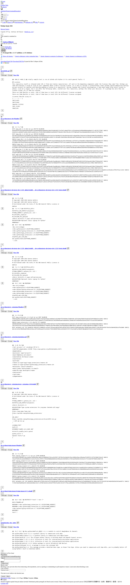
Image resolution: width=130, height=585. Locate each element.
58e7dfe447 (8, 48)
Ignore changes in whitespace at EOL (76, 56)
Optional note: (5, 570)
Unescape (4, 75)
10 (6, 19)
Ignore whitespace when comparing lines (26, 56)
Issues (10, 22)
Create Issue (4, 563)
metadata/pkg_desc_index (8, 523)
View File (16, 75)
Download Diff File (18, 61)
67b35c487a (8, 47)
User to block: (5, 568)
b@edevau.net (29, 32)
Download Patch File (7, 61)
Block (8, 576)
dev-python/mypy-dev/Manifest (10, 118)
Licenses (3, 583)
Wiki (36, 22)
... (1, 34)
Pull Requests (19, 22)
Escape (10, 75)
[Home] (3, 1)
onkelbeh (3, 11)
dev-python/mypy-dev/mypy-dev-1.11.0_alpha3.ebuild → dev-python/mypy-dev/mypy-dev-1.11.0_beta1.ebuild (33, 190)
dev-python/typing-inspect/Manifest (11, 445)
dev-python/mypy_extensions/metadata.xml (14, 337)
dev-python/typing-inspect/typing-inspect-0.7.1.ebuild (16, 491)
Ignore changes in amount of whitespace (51, 56)
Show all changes (8, 56)
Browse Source (5, 29)
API (7, 583)
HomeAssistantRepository (13, 11)
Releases (29, 22)
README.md (5, 71)
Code (4, 22)
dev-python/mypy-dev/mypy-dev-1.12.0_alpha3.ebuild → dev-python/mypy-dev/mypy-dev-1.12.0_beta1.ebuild (33, 248)
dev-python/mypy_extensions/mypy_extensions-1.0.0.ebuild (18, 384)
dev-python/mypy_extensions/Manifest (12, 307)
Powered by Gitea (6, 578)
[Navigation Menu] (2, 3)
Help (6, 5)
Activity (41, 22)
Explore (3, 5)
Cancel (3, 576)
